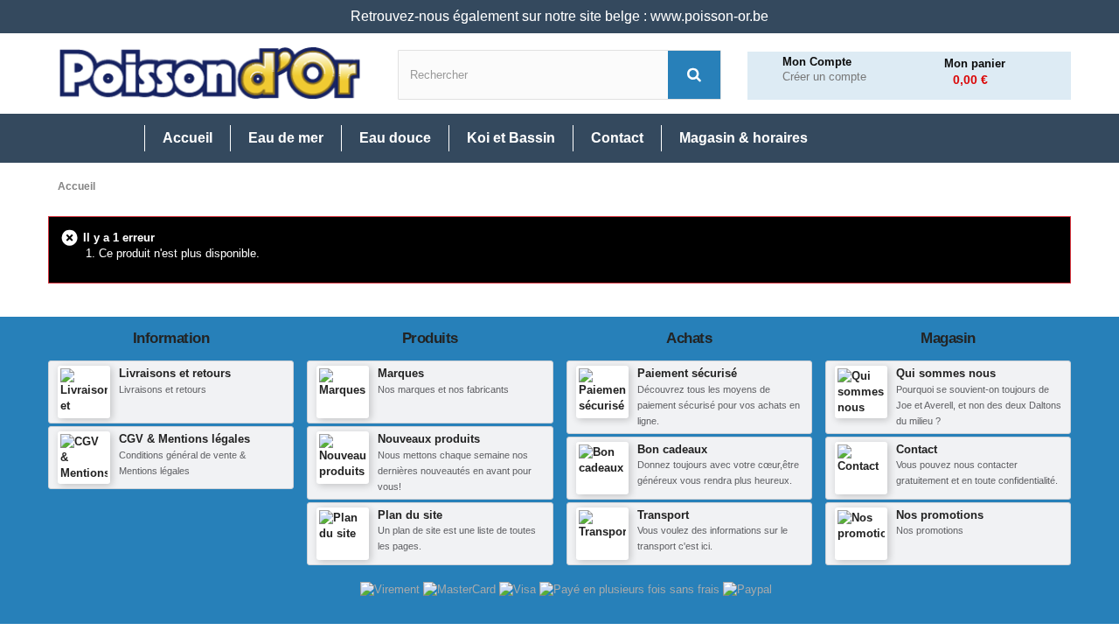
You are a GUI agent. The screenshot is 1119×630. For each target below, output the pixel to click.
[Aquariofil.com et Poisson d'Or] (210, 73)
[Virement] (391, 589)
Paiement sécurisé (687, 373)
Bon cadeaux (672, 449)
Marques (401, 373)
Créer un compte (824, 77)
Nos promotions (939, 515)
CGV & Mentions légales (184, 438)
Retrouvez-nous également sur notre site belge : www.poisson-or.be (559, 16)
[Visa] (519, 589)
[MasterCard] (461, 589)
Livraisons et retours (175, 373)
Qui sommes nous (946, 373)
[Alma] (631, 589)
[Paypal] (747, 589)
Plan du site (410, 515)
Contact (916, 449)
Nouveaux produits (429, 438)
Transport (663, 515)
